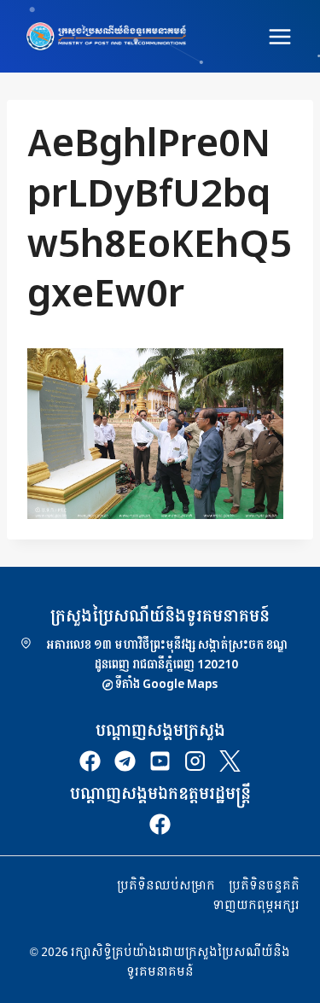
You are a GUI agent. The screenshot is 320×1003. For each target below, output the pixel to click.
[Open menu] (279, 36)
